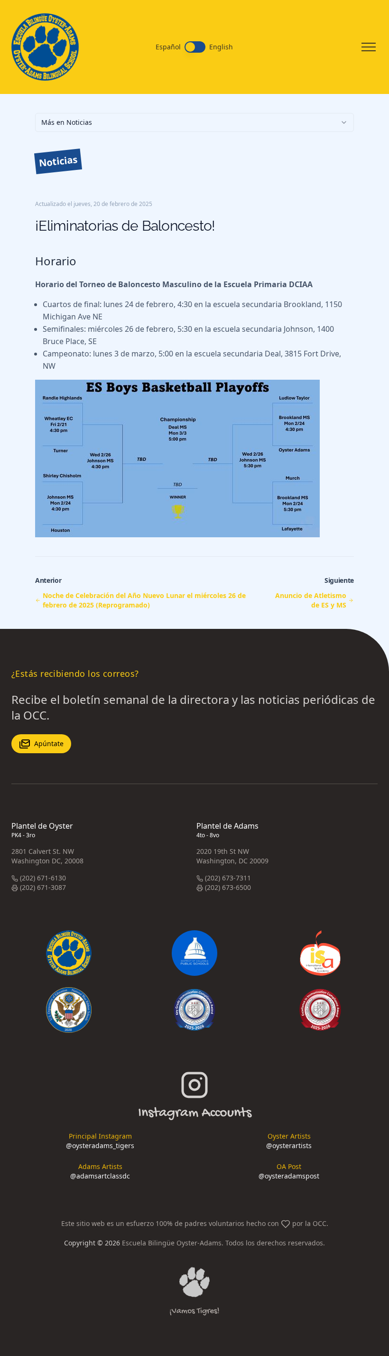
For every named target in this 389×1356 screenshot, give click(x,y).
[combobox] (194, 122)
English (221, 47)
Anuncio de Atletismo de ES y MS (310, 600)
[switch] (195, 47)
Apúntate (49, 743)
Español (168, 47)
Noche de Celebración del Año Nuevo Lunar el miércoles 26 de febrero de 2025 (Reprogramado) (144, 600)
